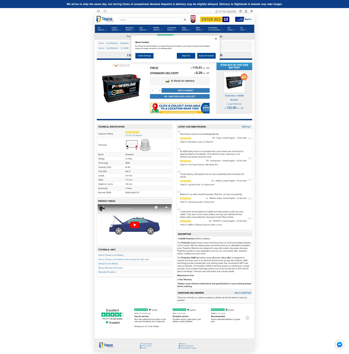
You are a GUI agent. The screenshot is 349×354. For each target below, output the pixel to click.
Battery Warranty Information (110, 267)
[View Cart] (251, 11)
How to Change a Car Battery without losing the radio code (123, 259)
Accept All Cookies (206, 56)
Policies (144, 348)
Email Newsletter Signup (188, 348)
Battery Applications (187, 346)
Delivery (183, 344)
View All (246, 127)
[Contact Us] (240, 11)
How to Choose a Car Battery (111, 255)
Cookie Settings (144, 56)
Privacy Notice (146, 346)
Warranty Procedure (107, 272)
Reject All (186, 56)
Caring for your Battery (108, 263)
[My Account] (246, 11)
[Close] (216, 39)
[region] (175, 49)
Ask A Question (242, 293)
